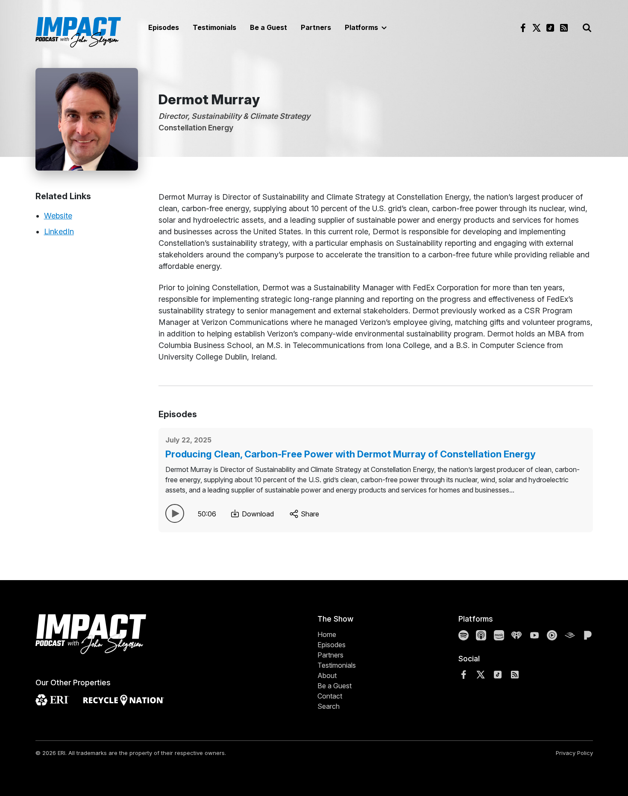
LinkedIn (59, 231)
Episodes (163, 27)
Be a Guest (268, 27)
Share (309, 514)
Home (326, 634)
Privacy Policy (574, 752)
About (327, 675)
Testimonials (214, 27)
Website (58, 215)
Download (257, 514)
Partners (316, 27)
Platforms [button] (362, 27)
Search (328, 706)
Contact (329, 696)
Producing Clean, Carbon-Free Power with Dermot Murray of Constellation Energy (350, 454)
